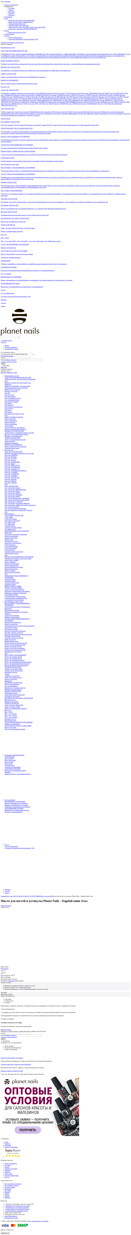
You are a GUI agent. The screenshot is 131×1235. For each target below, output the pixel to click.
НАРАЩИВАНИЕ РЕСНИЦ (10, 283)
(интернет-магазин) (17, 1207)
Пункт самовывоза (11, 1163)
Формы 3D (104, 202)
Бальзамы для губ (43, 241)
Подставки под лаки (82, 177)
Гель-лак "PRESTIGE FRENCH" (88, 100)
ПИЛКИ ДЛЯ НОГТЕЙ (8, 182)
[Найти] (19, 337)
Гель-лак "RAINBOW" (39, 102)
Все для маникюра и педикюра (38, 1221)
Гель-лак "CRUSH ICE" (99, 95)
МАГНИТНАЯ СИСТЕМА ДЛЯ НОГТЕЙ (15, 218)
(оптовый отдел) (16, 1211)
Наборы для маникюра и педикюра (61, 171)
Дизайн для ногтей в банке (12, 202)
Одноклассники (10, 1187)
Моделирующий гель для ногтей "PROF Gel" (91, 57)
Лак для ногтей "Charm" (11, 112)
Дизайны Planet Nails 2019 (17, 24)
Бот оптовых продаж (11, 1185)
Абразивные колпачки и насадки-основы (17, 140)
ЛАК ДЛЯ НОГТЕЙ (7, 108)
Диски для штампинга (8, 208)
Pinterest (7, 1192)
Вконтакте (8, 1189)
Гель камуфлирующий (66, 56)
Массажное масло (55, 241)
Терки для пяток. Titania (27, 228)
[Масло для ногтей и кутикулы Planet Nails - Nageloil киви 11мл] (29, 965)
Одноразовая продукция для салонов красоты (48, 177)
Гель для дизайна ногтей (51, 56)
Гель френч (91, 56)
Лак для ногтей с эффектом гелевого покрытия (90, 113)
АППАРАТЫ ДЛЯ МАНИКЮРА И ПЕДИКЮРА (17, 145)
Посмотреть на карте (11, 1218)
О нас (6, 1142)
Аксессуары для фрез (37, 140)
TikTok (7, 1194)
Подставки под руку (67, 131)
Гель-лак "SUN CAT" (35, 103)
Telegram (7, 1197)
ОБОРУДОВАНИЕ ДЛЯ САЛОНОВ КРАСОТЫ (17, 128)
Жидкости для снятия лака (62, 70)
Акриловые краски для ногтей (24, 215)
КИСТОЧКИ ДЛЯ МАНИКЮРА (11, 190)
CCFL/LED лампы (18, 125)
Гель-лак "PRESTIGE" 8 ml (23, 102)
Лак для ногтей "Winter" (99, 112)
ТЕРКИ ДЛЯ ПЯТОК (8, 225)
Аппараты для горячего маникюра (15, 131)
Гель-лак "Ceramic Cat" (20, 95)
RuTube (7, 1196)
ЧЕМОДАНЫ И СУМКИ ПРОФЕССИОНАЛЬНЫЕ (18, 151)
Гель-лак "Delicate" (113, 95)
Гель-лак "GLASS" (104, 97)
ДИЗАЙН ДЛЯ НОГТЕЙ (9, 199)
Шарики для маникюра (8, 248)
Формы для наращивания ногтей (89, 64)
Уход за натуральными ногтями (22, 254)
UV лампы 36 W (44, 125)
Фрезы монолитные (107, 140)
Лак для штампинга (21, 208)
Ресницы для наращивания (34, 287)
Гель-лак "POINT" (99, 98)
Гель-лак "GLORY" (116, 97)
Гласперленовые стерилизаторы (11, 161)
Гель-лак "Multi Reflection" (44, 98)
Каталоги (11, 15)
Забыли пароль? (11, 360)
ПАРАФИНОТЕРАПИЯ (9, 267)
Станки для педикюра (86, 171)
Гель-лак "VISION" (59, 103)
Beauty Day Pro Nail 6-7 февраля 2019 (20, 22)
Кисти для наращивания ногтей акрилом (71, 194)
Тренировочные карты (30, 83)
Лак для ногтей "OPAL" (49, 112)
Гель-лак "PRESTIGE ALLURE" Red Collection (62, 100)
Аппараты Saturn (42, 148)
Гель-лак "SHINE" (11, 103)
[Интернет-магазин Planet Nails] (20, 335)
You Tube (8, 1191)
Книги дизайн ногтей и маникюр (12, 83)
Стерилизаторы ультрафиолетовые (33, 161)
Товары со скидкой (11, 1168)
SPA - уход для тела (31, 241)
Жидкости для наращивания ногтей (41, 70)
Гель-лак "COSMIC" (85, 95)
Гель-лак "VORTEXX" (73, 103)
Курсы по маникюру (11, 5)
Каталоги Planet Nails (11, 1175)
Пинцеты (76, 171)
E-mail (3, 358)
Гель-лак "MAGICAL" (28, 98)
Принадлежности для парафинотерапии (41, 270)
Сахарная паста (45, 264)
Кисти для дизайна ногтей (29, 194)
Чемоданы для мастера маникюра (56, 154)
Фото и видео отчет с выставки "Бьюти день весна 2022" (27, 27)
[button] (4, 968)
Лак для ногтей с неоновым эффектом (62, 113)
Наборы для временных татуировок (35, 280)
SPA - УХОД (5, 238)
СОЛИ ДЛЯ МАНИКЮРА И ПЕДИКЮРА (15, 244)
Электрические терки (44, 133)
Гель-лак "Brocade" (52, 93)
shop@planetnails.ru (11, 1216)
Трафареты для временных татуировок (59, 280)
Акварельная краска (7, 215)
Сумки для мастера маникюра (10, 154)
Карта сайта (8, 1174)
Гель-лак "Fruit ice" (79, 97)
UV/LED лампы (65, 125)
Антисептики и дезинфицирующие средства (15, 70)
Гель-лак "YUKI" (102, 103)
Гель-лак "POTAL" (111, 98)
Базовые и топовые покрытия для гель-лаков (18, 93)
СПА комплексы (96, 131)
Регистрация (9, 356)
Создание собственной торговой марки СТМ (23, 39)
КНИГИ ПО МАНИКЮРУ (10, 80)
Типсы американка (20, 64)
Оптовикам (8, 17)
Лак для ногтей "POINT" (65, 112)
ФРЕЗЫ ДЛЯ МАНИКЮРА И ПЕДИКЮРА (15, 136)
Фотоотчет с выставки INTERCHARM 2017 (22, 29)
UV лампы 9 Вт (55, 125)
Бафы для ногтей (27, 185)
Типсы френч (54, 64)
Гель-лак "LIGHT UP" (14, 98)
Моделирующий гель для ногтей (66, 57)
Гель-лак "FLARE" (54, 97)
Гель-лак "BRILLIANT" (117, 93)
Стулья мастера (13, 133)
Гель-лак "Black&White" (91, 93)
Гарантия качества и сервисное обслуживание (16, 1064)
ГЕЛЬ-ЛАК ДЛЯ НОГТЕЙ (9, 90)
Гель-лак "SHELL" (114, 102)
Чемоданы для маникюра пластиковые (33, 154)
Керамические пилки (40, 185)
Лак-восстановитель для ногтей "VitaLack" (26, 115)
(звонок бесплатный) (17, 1206)
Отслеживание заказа (8, 354)
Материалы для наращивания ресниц (13, 287)
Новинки (8, 1170)
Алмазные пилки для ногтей (13, 185)
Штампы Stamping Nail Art (57, 208)
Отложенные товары (11, 349)
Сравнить (11, 981)
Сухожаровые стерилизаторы (53, 161)
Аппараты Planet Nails (29, 148)
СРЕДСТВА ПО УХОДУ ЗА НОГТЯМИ (14, 251)
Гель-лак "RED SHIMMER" (68, 102)
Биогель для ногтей (11, 56)
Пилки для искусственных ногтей (58, 185)
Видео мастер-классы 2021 (17, 32)
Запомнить (6, 365)
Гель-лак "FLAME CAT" (40, 97)
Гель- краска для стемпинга (113, 56)
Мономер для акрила (39, 77)
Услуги (7, 36)
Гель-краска (16, 57)
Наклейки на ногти (45, 202)
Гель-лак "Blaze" (104, 93)
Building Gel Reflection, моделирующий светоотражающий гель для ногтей (95, 54)
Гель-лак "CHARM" (57, 95)
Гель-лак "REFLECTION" (85, 102)
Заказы (7, 345)
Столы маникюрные (108, 131)
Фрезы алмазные (49, 140)
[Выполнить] (34, 354)
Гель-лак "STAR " (22, 103)
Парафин (25, 270)
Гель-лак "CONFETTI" (71, 95)
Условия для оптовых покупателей (12, 42)
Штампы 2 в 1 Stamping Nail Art (38, 208)
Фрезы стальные (119, 140)
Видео (7, 31)
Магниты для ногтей (18, 221)
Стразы (54, 202)
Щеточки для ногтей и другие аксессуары (19, 179)
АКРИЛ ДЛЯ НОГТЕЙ (8, 74)
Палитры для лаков (69, 177)
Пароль (3, 360)
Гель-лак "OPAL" (72, 98)
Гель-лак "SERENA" (101, 102)
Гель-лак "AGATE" (65, 93)
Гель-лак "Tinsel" (47, 103)
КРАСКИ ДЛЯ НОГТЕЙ (9, 212)
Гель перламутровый (81, 56)
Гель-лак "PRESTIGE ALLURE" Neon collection (31, 100)
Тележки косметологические (27, 133)
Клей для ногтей (9, 64)
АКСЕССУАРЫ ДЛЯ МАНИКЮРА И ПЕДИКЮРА (18, 174)
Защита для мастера (26, 177)
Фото (6, 18)
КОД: (2, 967)
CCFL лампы (8, 125)
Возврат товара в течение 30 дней (12, 1071)
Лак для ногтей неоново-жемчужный (20, 113)
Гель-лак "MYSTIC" (59, 98)
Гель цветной (99, 56)
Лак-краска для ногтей (41, 215)
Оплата (10, 10)
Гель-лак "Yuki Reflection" (88, 103)
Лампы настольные (46, 131)
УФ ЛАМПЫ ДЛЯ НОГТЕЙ (10, 122)
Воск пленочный (18, 264)
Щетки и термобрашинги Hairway (12, 231)
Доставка (11, 8)
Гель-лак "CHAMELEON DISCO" (39, 95)
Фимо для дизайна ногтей (79, 202)
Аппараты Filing (6, 148)
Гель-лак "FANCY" (25, 97)
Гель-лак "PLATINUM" (85, 98)
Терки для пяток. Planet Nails (10, 228)
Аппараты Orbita (16, 148)
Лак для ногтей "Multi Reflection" (30, 112)
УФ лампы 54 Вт (93, 125)
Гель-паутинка (50, 57)
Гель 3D (20, 56)
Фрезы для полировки (62, 140)
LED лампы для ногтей (31, 125)
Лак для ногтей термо (113, 113)
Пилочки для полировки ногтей (18, 187)
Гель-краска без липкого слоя (29, 57)
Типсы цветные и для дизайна (69, 64)
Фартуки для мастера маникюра (99, 177)
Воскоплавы (36, 264)
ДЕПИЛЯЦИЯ (6, 261)
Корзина (3, 372)
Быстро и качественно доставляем (12, 1058)
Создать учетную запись (9, 362)
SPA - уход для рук (19, 241)
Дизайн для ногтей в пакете (30, 202)
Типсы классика (32, 64)
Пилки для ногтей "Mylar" (99, 185)
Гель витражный (38, 56)
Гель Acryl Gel (28, 56)
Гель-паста (42, 57)
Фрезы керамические (76, 140)
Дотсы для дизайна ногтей (12, 194)
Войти (3, 356)
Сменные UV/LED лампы (79, 125)
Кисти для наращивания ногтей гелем (97, 194)
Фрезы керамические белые (92, 140)
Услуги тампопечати (15, 37)
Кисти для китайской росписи (48, 194)
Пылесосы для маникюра (82, 131)
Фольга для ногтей (94, 202)
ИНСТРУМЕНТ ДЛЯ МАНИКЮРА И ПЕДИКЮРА (18, 167)
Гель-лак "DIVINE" (13, 97)
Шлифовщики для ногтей (37, 187)
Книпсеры (32, 171)
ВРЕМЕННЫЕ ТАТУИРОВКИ (11, 277)
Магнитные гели (6, 221)
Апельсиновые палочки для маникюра (16, 171)
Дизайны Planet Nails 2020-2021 (18, 25)
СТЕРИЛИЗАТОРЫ (7, 158)
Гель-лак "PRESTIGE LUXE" (108, 100)
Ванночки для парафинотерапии (11, 270)
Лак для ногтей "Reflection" (82, 112)
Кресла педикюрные (33, 131)
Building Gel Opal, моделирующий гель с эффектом (54, 54)
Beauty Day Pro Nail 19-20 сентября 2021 (21, 20)
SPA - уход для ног (7, 241)
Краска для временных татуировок (12, 280)
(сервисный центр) (17, 1209)
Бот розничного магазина (13, 1184)
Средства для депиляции (58, 264)
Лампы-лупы (56, 131)
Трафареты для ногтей (64, 202)
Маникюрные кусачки (43, 171)
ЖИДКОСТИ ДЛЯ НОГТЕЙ (10, 67)
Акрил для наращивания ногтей (11, 77)
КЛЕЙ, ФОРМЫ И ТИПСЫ (10, 61)
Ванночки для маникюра (12, 177)
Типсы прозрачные (43, 64)
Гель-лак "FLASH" (66, 97)
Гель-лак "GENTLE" (91, 97)
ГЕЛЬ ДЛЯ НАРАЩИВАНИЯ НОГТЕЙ (14, 51)
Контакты (11, 12)
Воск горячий (8, 264)
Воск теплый (28, 264)
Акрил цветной (27, 77)
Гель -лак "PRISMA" (39, 93)
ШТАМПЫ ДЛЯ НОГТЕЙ (9, 205)
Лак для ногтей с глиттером (41, 113)
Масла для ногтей (6, 254)
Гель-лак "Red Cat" (53, 102)
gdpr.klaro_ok (5, 1233)
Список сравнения (11, 347)
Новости (11, 13)
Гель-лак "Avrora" (77, 93)
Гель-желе (9, 57)
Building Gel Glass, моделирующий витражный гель (20, 54)
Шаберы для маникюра (101, 171)
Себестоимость (9, 34)
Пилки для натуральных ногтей (80, 185)
